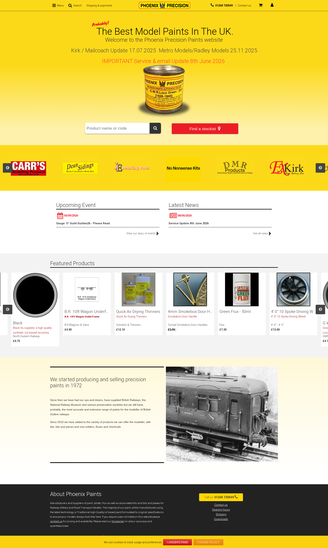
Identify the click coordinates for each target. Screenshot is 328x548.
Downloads (221, 519)
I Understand (177, 542)
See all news (260, 233)
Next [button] (320, 168)
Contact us (221, 505)
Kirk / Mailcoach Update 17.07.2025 (113, 50)
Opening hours (221, 509)
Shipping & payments (99, 5)
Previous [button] (7, 168)
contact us (56, 521)
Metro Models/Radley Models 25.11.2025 (208, 50)
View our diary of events (141, 233)
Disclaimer (118, 521)
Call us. (219, 497)
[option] (35, 168)
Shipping (221, 514)
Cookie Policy (208, 542)
